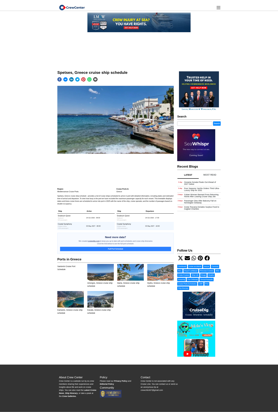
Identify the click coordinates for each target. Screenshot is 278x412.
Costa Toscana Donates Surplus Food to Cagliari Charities (201, 208)
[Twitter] (77, 79)
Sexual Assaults (206, 279)
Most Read (209, 175)
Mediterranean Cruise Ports (68, 192)
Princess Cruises (206, 271)
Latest (188, 175)
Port (206, 284)
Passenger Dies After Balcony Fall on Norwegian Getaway (200, 202)
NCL (180, 271)
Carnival (215, 266)
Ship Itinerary (183, 288)
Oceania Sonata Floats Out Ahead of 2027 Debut (200, 183)
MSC (218, 271)
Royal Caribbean (190, 271)
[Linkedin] (71, 79)
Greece (119, 192)
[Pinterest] (83, 79)
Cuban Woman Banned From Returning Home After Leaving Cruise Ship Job (201, 195)
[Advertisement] (139, 49)
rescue (206, 266)
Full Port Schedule (115, 249)
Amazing (181, 279)
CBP (201, 284)
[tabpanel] (199, 195)
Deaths (211, 275)
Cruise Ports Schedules (187, 284)
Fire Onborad (193, 279)
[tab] (188, 174)
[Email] (95, 79)
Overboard (182, 266)
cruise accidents (195, 266)
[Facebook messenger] (65, 79)
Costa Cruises (183, 275)
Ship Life (195, 275)
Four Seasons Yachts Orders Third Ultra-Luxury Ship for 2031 (201, 189)
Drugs (203, 275)
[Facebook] (59, 79)
